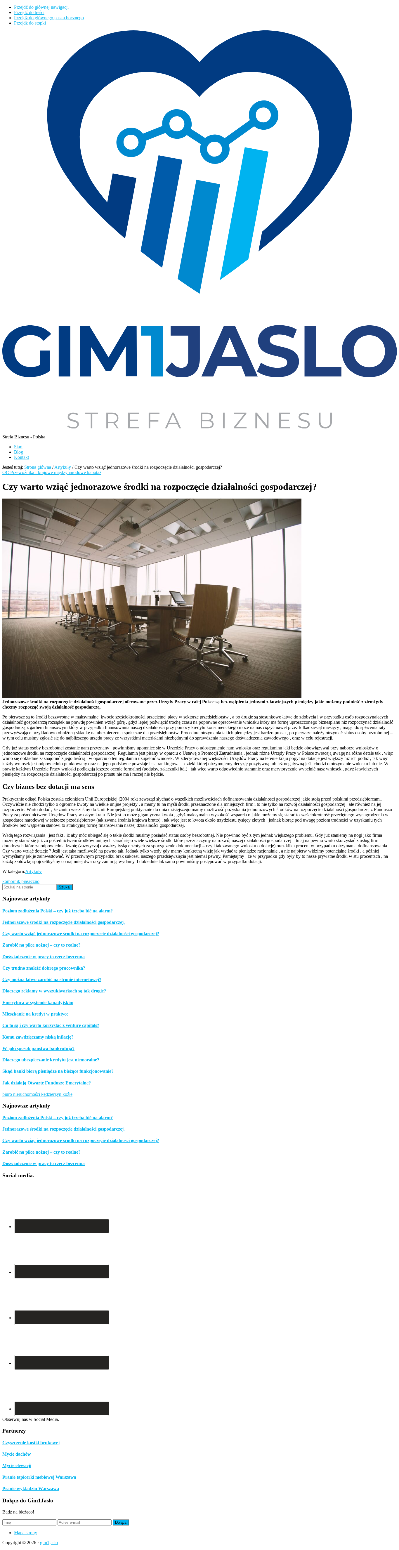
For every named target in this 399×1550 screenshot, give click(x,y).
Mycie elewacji (16, 1465)
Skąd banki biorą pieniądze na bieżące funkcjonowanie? (58, 1071)
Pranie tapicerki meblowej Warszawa (39, 1477)
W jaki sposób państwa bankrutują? (38, 1048)
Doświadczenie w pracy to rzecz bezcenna (43, 956)
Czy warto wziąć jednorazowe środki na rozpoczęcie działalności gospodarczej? (80, 933)
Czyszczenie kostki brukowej (31, 1442)
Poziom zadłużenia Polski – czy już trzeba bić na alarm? (57, 910)
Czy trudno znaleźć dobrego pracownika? (43, 968)
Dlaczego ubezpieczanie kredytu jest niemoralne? (50, 1059)
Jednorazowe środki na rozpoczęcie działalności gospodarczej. (63, 922)
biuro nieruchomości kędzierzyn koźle (37, 1094)
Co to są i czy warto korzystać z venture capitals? (50, 1025)
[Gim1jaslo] (199, 426)
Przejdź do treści (29, 12)
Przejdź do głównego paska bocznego (49, 17)
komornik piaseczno (20, 881)
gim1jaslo (49, 1542)
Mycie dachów (16, 1454)
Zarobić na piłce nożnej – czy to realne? (41, 945)
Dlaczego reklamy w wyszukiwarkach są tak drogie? (54, 990)
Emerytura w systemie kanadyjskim (37, 1002)
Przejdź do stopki (30, 22)
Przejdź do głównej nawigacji (41, 7)
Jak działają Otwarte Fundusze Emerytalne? (46, 1082)
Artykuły (33, 871)
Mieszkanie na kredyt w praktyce (35, 1013)
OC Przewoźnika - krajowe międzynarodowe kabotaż (51, 472)
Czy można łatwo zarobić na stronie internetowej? (51, 979)
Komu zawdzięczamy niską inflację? (38, 1037)
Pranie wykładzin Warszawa (30, 1488)
